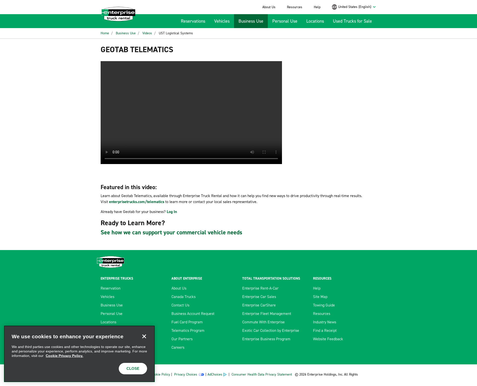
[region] (79, 354)
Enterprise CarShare (259, 305)
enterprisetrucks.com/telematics (136, 201)
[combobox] (357, 7)
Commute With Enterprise (263, 322)
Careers (177, 347)
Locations (315, 21)
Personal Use (284, 21)
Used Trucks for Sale (352, 21)
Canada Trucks (183, 296)
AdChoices (214, 374)
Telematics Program (187, 330)
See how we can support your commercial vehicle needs (171, 232)
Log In (172, 211)
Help (317, 7)
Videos (147, 33)
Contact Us (180, 305)
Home (105, 33)
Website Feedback (328, 339)
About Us (269, 7)
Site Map (320, 296)
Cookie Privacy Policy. (64, 356)
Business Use (250, 21)
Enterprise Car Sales (259, 296)
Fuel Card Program (187, 322)
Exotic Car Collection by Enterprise (270, 330)
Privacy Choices (185, 374)
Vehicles (222, 21)
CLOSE (132, 368)
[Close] (144, 336)
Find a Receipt (325, 330)
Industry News (324, 322)
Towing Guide (324, 305)
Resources (294, 7)
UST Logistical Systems (176, 33)
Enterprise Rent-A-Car (260, 288)
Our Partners (182, 339)
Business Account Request (192, 313)
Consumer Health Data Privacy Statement (262, 374)
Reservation (110, 288)
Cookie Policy (160, 374)
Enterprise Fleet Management (266, 313)
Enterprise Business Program (266, 339)
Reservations (193, 21)
